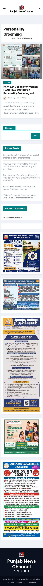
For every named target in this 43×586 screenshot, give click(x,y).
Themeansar (30, 582)
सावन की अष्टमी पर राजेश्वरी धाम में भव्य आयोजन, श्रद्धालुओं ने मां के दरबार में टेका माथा (19, 187)
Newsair (19, 582)
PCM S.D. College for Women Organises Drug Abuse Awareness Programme (19, 196)
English (7, 82)
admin (9, 98)
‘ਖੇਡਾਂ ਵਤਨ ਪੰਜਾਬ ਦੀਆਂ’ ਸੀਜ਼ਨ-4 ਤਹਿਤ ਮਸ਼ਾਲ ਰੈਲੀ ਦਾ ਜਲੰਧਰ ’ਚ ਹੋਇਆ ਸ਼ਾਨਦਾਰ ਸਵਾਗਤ (21, 156)
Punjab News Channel (21, 11)
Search (9, 128)
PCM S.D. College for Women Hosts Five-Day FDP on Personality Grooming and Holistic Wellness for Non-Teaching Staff (20, 93)
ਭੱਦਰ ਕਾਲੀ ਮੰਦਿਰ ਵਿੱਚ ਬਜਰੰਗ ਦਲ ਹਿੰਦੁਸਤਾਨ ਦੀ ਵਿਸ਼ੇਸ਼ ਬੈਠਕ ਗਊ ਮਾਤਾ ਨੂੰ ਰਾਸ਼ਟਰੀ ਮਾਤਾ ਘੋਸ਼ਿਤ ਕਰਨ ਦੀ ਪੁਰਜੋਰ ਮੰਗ (21, 178)
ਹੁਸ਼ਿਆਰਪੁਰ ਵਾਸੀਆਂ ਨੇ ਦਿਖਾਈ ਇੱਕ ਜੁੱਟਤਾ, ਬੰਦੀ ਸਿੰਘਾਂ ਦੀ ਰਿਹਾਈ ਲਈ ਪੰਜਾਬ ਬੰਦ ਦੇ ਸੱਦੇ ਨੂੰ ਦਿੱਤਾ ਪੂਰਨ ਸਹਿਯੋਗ (20, 166)
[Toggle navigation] (4, 9)
